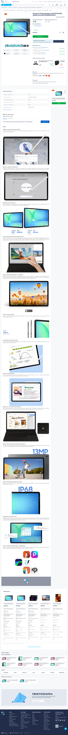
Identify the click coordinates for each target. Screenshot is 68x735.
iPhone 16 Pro (46, 716)
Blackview (24, 672)
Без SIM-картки (38, 25)
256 (48, 21)
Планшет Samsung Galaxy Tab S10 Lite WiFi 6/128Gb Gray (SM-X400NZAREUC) (44, 664)
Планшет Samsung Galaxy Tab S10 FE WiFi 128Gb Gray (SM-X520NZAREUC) (30, 680)
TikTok (64, 720)
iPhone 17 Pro (46, 728)
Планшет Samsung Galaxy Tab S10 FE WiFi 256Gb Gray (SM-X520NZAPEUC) (9, 604)
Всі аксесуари (61, 67)
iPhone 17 (45, 725)
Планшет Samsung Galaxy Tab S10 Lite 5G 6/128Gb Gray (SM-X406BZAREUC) (60, 658)
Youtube (56, 720)
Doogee (43, 672)
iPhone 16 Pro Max (47, 717)
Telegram (62, 720)
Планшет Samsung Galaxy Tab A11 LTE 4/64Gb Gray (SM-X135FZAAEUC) (11, 664)
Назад (3, 26)
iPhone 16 (45, 713)
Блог (33, 1)
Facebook (58, 720)
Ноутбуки (45, 722)
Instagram (60, 720)
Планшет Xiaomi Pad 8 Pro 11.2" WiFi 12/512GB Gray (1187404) (58, 604)
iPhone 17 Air (46, 726)
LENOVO (52, 672)
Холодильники (46, 721)
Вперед (64, 58)
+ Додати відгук (45, 121)
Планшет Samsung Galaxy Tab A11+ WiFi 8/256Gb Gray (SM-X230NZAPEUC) (43, 658)
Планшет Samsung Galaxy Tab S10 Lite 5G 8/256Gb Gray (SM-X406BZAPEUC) (27, 664)
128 (45, 21)
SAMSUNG (6, 672)
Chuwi (33, 672)
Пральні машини (47, 720)
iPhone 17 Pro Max (47, 729)
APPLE (15, 672)
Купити (40, 36)
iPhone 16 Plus (46, 715)
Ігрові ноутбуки (46, 724)
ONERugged (61, 672)
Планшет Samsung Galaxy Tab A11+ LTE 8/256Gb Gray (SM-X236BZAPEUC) (60, 664)
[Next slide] (67, 599)
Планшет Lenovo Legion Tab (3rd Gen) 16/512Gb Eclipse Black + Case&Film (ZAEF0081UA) (33, 604)
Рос (65, 1)
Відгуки (5, 118)
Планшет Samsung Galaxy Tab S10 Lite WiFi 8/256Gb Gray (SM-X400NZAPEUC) (11, 658)
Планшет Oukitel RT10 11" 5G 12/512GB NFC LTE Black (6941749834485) (46, 604)
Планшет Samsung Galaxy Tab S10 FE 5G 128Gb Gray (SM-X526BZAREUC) (21, 604)
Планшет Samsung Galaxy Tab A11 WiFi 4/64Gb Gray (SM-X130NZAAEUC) (27, 658)
